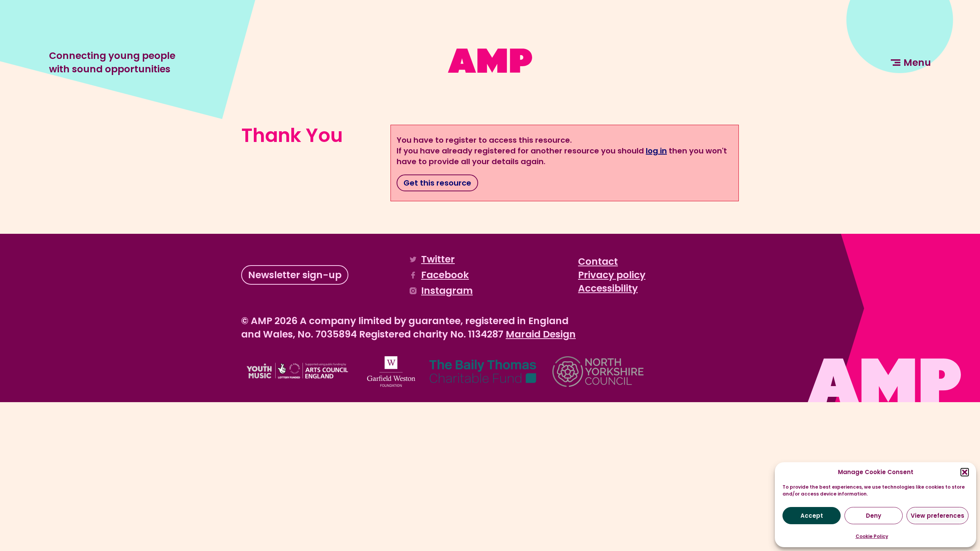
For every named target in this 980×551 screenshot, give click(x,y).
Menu (917, 62)
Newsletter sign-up (294, 275)
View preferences (937, 516)
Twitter (438, 259)
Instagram (447, 290)
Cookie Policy (872, 536)
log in (656, 150)
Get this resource (437, 183)
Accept (811, 516)
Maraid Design (541, 334)
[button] (965, 472)
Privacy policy (611, 275)
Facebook (445, 275)
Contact (598, 261)
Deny (873, 516)
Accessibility (608, 288)
